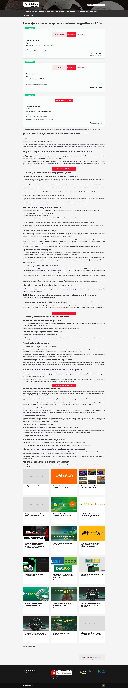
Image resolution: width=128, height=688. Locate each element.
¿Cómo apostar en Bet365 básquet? (62, 633)
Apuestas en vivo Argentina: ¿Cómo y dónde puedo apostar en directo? (63, 575)
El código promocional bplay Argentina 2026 (34, 574)
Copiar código (71, 34)
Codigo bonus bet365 (32, 486)
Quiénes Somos (55, 676)
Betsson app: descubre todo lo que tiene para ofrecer (91, 486)
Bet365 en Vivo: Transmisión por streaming (92, 574)
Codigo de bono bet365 (29, 670)
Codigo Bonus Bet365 (46, 11)
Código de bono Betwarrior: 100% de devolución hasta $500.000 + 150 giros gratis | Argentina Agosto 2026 (34, 545)
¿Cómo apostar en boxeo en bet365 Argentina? (62, 604)
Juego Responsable (56, 678)
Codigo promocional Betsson (31, 672)
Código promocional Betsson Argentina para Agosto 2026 (34, 514)
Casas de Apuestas (30, 11)
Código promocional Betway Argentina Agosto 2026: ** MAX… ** (92, 634)
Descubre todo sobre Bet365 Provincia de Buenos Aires (34, 604)
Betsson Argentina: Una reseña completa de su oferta (63, 486)
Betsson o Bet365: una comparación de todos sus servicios (62, 515)
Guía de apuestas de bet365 (87, 11)
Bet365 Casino (28, 15)
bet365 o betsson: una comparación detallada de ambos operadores (90, 515)
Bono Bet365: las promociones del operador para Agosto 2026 (35, 633)
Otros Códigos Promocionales (65, 11)
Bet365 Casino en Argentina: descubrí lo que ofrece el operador (91, 605)
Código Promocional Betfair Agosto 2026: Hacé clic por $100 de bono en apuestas (92, 545)
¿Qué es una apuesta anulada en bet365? (63, 544)
